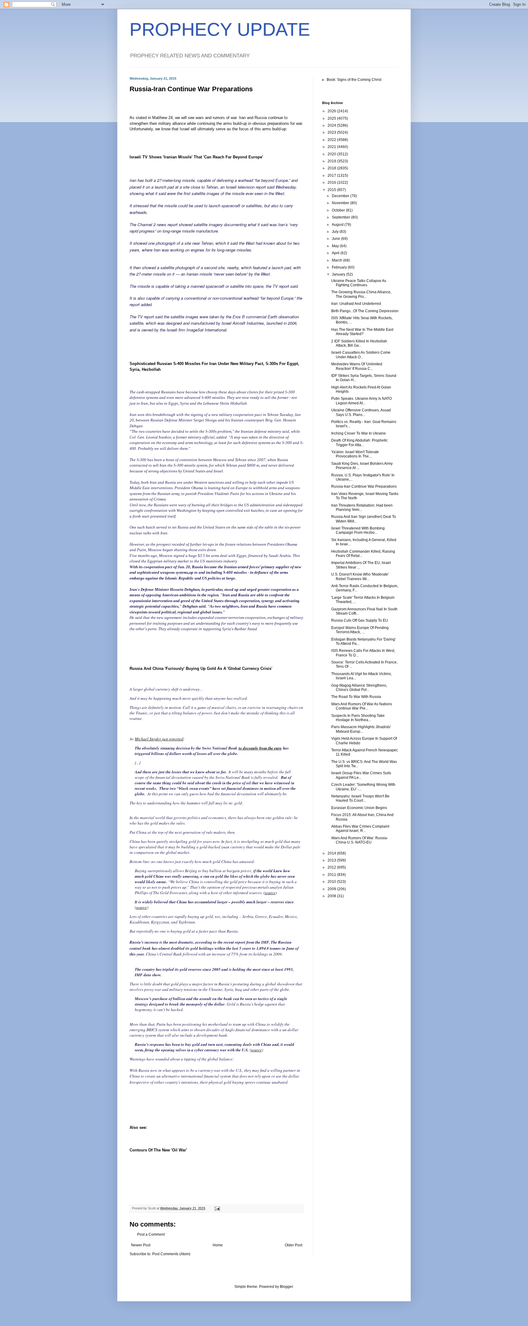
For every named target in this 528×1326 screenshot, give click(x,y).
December (341, 196)
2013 (332, 860)
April (336, 253)
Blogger (286, 1286)
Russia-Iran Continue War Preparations (364, 486)
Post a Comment (151, 1234)
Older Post (293, 1245)
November (341, 203)
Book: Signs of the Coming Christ (354, 80)
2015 (332, 190)
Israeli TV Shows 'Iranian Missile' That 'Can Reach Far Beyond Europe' (196, 157)
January (339, 274)
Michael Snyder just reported (159, 739)
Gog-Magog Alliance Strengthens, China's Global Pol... (359, 687)
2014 (332, 853)
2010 (332, 882)
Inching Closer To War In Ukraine (358, 433)
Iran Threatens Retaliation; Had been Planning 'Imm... (362, 507)
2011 (332, 875)
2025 (332, 118)
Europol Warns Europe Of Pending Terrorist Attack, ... (360, 630)
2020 (332, 154)
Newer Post (140, 1245)
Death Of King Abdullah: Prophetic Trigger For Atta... (359, 442)
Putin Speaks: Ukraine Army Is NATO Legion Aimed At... (361, 400)
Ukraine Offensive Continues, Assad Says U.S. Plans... (361, 412)
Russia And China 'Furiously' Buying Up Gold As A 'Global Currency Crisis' (201, 668)
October (339, 210)
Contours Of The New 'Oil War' (158, 1150)
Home (218, 1245)
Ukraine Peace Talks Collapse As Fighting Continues (358, 283)
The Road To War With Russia (356, 697)
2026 (332, 111)
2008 (332, 896)
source (270, 892)
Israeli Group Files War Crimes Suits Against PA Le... (361, 775)
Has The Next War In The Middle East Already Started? (362, 331)
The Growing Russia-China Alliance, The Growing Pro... (361, 294)
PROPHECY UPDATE (220, 29)
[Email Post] (217, 1208)
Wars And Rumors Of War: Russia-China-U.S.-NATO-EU (359, 840)
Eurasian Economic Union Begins (359, 808)
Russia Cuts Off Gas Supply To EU (359, 620)
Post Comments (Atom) (171, 1254)
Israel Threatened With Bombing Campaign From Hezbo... (358, 530)
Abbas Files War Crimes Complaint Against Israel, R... (360, 828)
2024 (332, 125)
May (336, 246)
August (338, 224)
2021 (332, 147)
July (335, 231)
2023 (332, 132)
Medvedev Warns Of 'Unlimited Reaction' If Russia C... (356, 366)
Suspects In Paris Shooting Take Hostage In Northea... (358, 718)
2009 (332, 889)
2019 (332, 161)
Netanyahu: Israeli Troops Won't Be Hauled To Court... (360, 798)
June (336, 239)
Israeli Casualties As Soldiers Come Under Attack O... (361, 354)
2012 (332, 867)
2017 (332, 175)
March (337, 260)
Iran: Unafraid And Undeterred (356, 304)
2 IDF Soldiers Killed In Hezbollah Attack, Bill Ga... (359, 343)
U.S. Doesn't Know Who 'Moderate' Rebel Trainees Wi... (360, 576)
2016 (332, 182)
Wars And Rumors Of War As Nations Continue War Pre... (361, 706)
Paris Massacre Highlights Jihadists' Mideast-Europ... (361, 729)
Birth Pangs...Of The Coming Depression (364, 311)
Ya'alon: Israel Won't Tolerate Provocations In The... (355, 454)
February (340, 267)
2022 (332, 140)
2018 (332, 168)
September (341, 217)
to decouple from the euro (260, 748)
